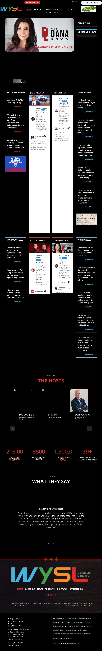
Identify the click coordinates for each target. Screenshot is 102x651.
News (48, 10)
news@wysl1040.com (83, 622)
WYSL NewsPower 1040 (16, 634)
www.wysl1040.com (84, 619)
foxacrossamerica (40, 137)
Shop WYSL (70, 10)
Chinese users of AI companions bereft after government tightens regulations (15, 274)
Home (29, 10)
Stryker (65, 414)
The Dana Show (61, 289)
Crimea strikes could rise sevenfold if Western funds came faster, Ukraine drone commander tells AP (86, 126)
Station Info (50, 13)
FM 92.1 (13, 2)
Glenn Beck (62, 129)
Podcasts (58, 10)
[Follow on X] (49, 2)
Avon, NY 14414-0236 (15, 639)
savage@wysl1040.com (79, 630)
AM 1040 (7, 2)
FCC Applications (86, 605)
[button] (12, 428)
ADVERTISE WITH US (32, 2)
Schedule (39, 10)
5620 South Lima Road (15, 637)
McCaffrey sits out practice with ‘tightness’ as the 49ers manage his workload (14, 252)
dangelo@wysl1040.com (84, 626)
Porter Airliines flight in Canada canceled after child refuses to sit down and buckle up (85, 172)
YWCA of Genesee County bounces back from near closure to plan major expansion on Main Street (15, 121)
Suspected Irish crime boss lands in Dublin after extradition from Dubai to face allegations (85, 196)
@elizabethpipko (36, 147)
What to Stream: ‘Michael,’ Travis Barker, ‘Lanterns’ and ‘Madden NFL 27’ (15, 294)
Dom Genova (39, 414)
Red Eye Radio (40, 291)
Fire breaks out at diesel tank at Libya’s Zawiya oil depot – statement (86, 104)
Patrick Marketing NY (73, 643)
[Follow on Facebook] (53, 2)
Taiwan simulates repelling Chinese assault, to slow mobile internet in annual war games (85, 150)
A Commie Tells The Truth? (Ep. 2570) (15, 101)
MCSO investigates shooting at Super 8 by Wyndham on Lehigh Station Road (15, 144)
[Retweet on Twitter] (58, 282)
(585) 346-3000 (18, 643)
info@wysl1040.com (83, 634)
